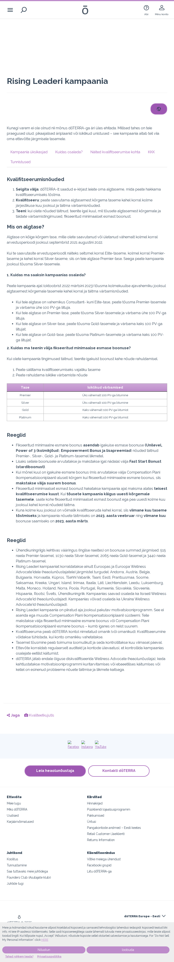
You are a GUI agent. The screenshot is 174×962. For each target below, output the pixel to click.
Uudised (13, 815)
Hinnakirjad (95, 803)
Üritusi (91, 821)
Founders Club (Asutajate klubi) (29, 877)
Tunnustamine (17, 865)
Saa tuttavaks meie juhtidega (27, 871)
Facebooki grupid (99, 865)
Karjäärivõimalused (20, 821)
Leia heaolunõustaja (55, 771)
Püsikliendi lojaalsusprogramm (108, 809)
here (44, 939)
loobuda (128, 950)
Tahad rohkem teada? (19, 956)
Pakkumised (95, 815)
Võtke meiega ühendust (104, 859)
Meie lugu (14, 803)
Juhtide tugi (15, 883)
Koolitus (12, 859)
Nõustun (44, 950)
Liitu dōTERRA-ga (99, 871)
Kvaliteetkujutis (41, 715)
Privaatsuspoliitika (49, 956)
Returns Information (101, 840)
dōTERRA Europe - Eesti (142, 916)
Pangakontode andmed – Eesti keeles (114, 828)
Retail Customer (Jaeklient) (106, 834)
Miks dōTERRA (17, 809)
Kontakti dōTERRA (118, 771)
